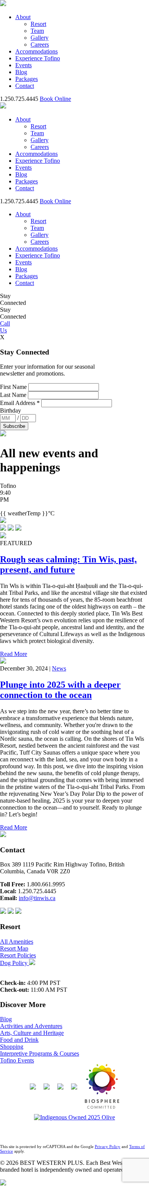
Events (23, 65)
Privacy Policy (107, 1146)
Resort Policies (18, 955)
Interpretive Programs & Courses (39, 1053)
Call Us (5, 327)
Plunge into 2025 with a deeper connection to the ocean (60, 690)
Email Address (20, 403)
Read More (13, 654)
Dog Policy (14, 963)
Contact (24, 86)
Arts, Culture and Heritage (32, 1033)
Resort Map (14, 948)
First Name (14, 387)
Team (37, 31)
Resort (38, 24)
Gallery (40, 37)
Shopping (11, 1046)
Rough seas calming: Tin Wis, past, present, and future (68, 564)
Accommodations (36, 51)
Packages (26, 79)
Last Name (14, 395)
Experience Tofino (37, 58)
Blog (21, 72)
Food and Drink (19, 1039)
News (59, 668)
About (23, 17)
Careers (40, 44)
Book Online (55, 99)
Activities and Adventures (31, 1026)
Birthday (10, 410)
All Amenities (16, 941)
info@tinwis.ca (37, 898)
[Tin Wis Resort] (102, 1089)
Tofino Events (17, 1060)
